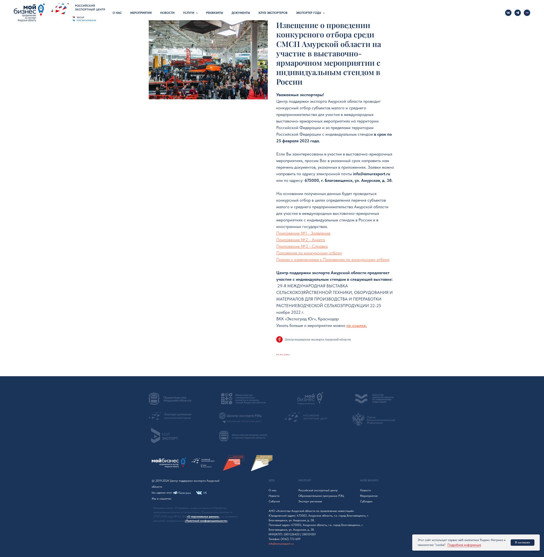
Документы (241, 12)
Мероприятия (141, 12)
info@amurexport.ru (281, 543)
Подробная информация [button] (464, 545)
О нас (117, 12)
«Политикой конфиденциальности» (206, 520)
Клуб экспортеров (273, 12)
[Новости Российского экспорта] (527, 13)
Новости (167, 12)
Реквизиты (214, 12)
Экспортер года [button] (309, 12)
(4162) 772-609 (290, 539)
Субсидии (366, 501)
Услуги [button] (189, 12)
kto (154, 492)
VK (205, 492)
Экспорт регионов (310, 501)
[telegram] (517, 13)
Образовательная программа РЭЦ (321, 495)
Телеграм (185, 492)
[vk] (508, 13)
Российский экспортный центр (318, 490)
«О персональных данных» (203, 516)
